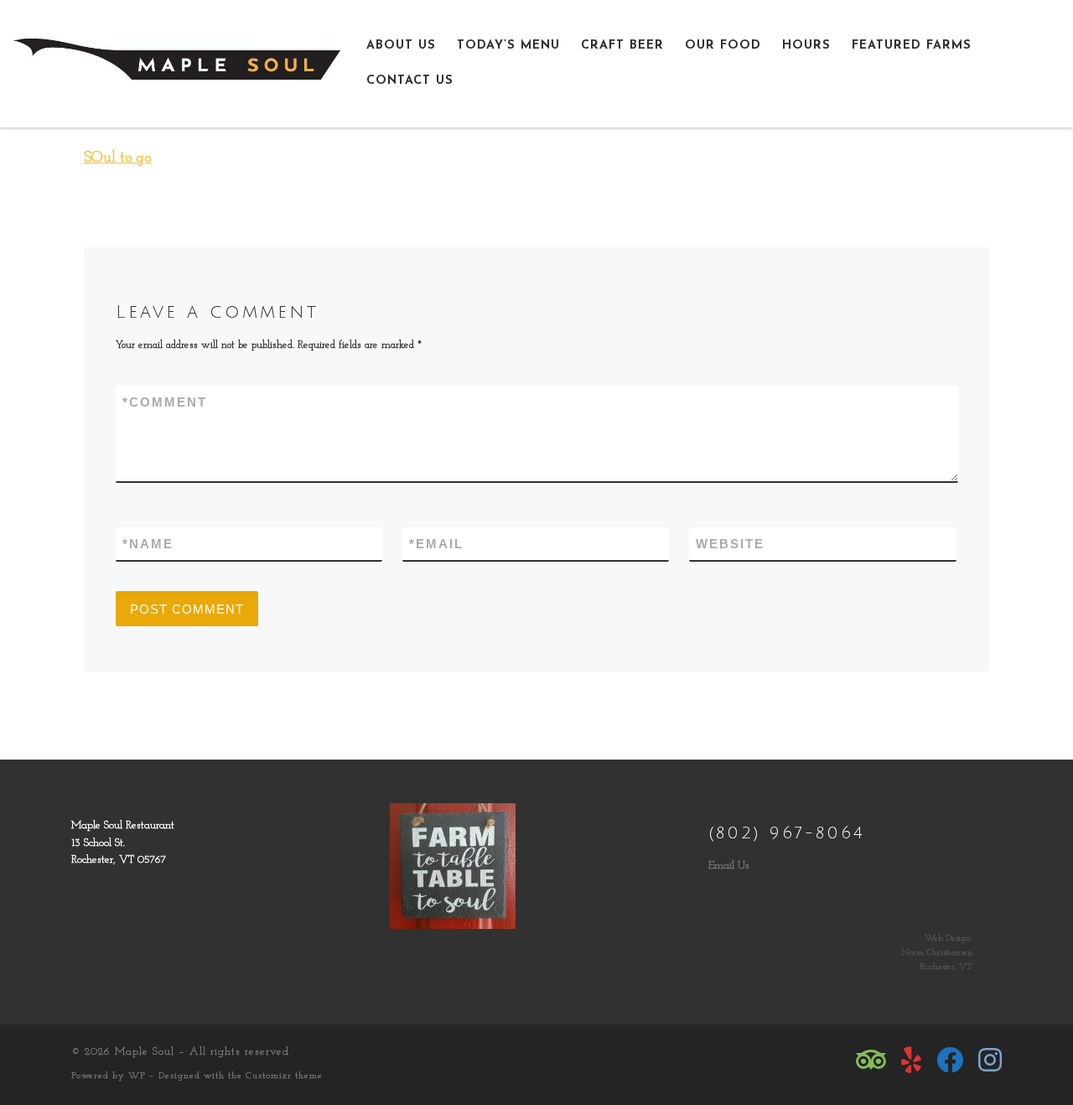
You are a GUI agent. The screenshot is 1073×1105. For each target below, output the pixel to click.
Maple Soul (144, 1051)
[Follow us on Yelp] (911, 1060)
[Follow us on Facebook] (949, 1060)
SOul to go (118, 158)
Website (730, 544)
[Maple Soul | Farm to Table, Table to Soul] (177, 62)
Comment (164, 402)
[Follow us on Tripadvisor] (871, 1060)
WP (137, 1076)
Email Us (728, 865)
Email (436, 544)
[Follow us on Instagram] (990, 1060)
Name (148, 544)
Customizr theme (284, 1076)
